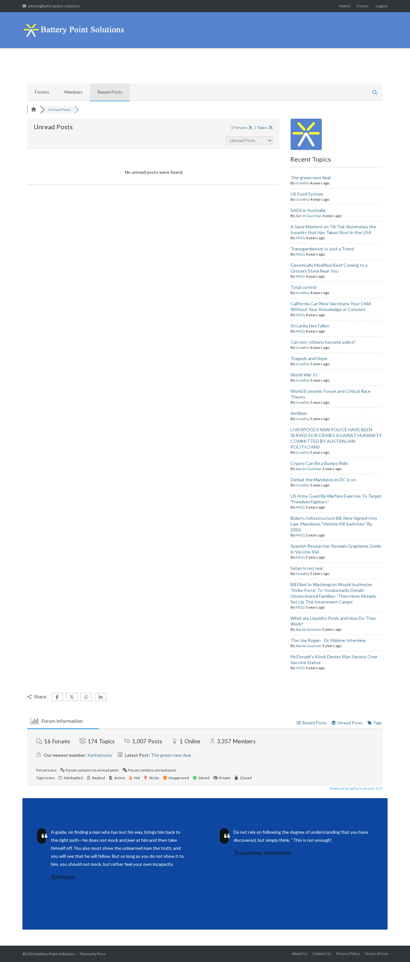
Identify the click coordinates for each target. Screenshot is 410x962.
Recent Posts (110, 92)
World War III (304, 374)
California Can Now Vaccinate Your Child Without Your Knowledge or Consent (331, 306)
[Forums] (34, 109)
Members (73, 92)
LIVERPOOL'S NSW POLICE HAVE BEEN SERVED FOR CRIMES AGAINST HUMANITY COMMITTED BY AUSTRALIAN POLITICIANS (336, 438)
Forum (363, 6)
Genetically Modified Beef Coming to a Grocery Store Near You (329, 268)
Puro (101, 953)
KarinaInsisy (99, 755)
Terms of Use (376, 953)
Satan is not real (307, 568)
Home (344, 6)
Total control (303, 287)
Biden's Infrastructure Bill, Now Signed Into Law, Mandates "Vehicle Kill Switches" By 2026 (334, 523)
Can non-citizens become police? (323, 342)
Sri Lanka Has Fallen (310, 325)
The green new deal (311, 177)
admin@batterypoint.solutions (54, 6)
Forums (42, 92)
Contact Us (321, 953)
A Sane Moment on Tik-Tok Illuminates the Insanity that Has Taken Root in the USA (333, 229)
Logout (382, 6)
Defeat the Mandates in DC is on (323, 479)
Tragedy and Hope (309, 358)
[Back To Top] (394, 946)
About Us (300, 953)
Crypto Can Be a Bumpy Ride (319, 463)
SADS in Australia (308, 210)
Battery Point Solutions (55, 953)
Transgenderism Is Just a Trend (322, 248)
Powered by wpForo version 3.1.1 (355, 788)
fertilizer (299, 413)
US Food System (307, 194)
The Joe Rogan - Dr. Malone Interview (328, 640)
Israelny (302, 183)
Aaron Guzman (309, 215)
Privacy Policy (348, 953)
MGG (300, 237)
